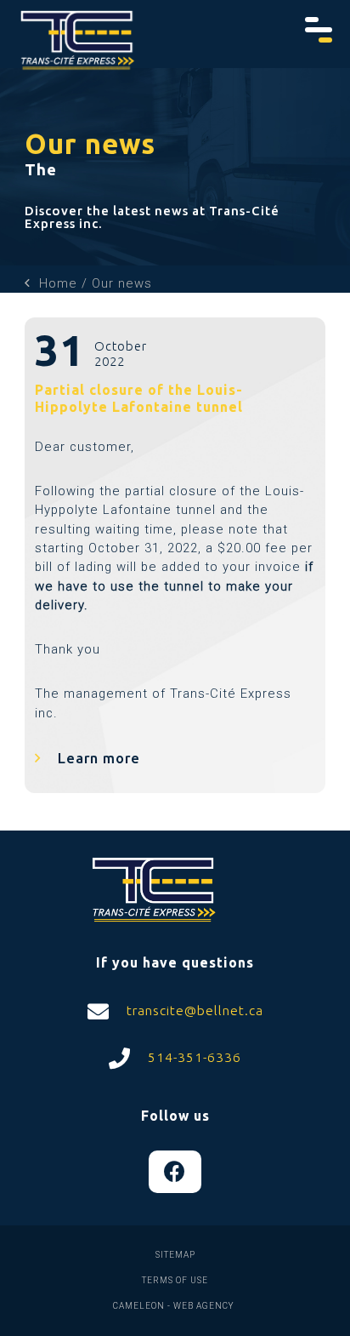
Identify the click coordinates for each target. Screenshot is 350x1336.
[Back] (28, 283)
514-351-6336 (192, 1057)
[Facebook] (175, 1171)
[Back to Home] (77, 42)
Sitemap (175, 1254)
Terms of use (175, 1280)
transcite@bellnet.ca (192, 1010)
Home (58, 283)
